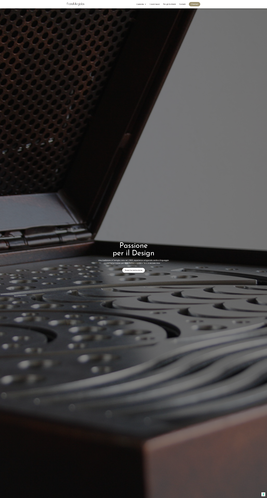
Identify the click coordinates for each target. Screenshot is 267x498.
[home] (75, 4)
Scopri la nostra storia (133, 270)
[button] (141, 4)
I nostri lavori (155, 4)
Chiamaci (194, 4)
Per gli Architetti (169, 4)
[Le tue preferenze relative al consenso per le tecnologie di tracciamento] (263, 494)
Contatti (182, 4)
